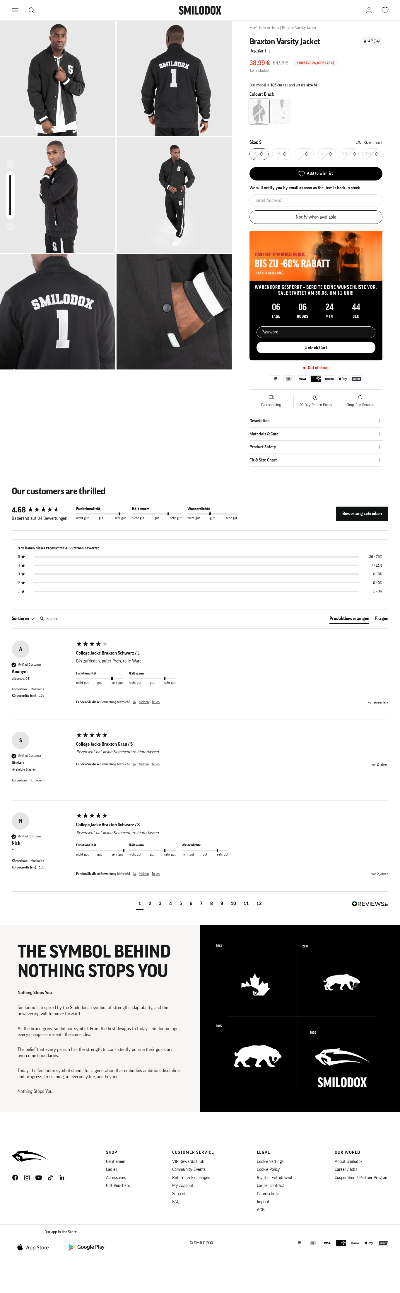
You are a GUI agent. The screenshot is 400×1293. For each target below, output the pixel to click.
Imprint (263, 1202)
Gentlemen (115, 1161)
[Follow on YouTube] (38, 1177)
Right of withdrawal (274, 1178)
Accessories (116, 1178)
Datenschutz (268, 1194)
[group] (42, 510)
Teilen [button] (156, 702)
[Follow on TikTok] (50, 1177)
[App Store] (35, 1247)
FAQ (176, 1202)
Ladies (111, 1169)
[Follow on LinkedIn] (62, 1177)
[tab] (349, 619)
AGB (261, 1210)
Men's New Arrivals (264, 28)
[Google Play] (86, 1247)
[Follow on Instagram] (26, 1177)
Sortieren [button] (21, 618)
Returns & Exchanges (191, 1178)
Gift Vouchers (118, 1185)
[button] (139, 904)
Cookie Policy (268, 1169)
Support (179, 1194)
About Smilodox (349, 1161)
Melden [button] (144, 702)
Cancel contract (270, 1185)
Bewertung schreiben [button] (362, 513)
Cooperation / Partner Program (361, 1178)
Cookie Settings (270, 1161)
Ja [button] (134, 702)
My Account (183, 1185)
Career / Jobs (346, 1169)
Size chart (373, 143)
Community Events (189, 1169)
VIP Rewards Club (188, 1161)
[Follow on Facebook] (15, 1177)
